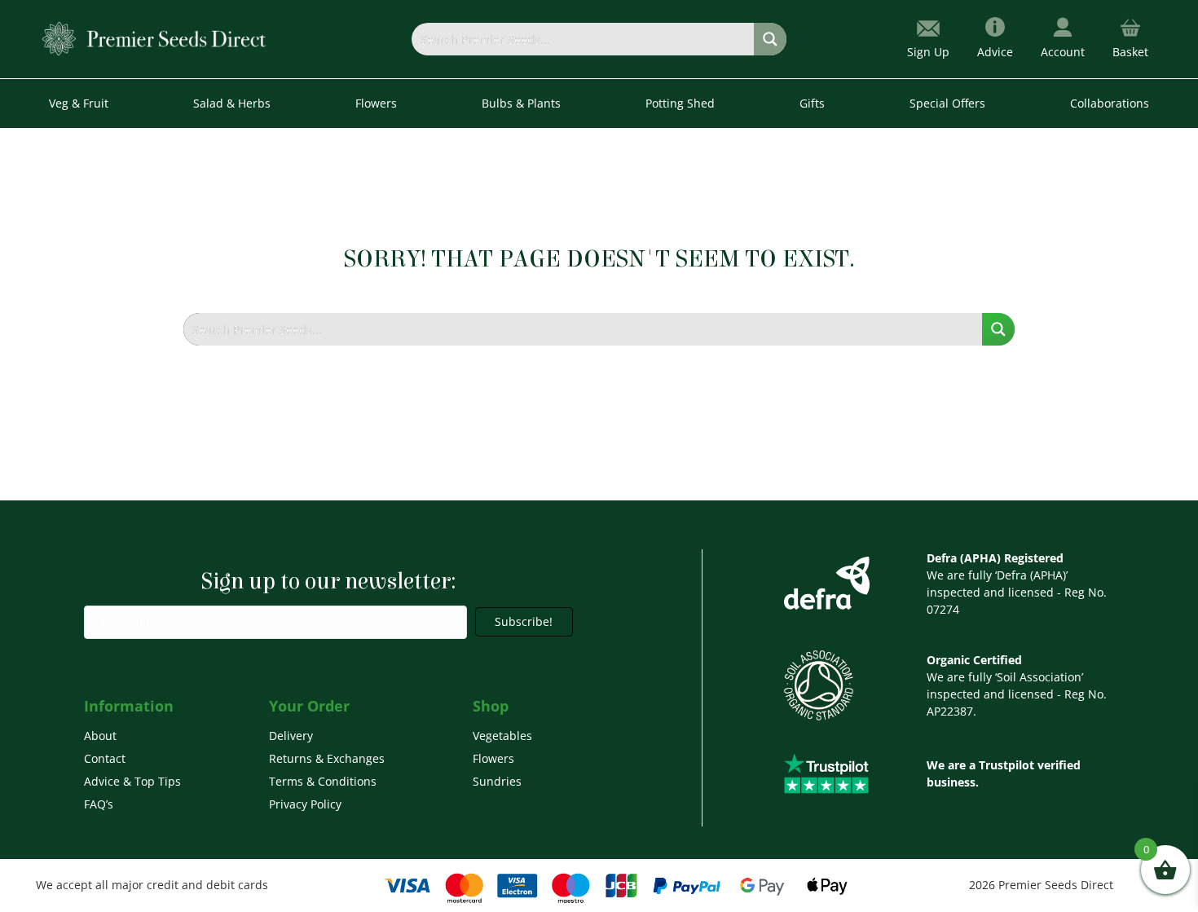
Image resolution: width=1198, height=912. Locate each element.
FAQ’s (98, 804)
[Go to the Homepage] (154, 38)
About (100, 735)
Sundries (497, 781)
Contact (105, 758)
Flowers (493, 758)
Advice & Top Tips (132, 781)
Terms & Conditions (323, 781)
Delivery (291, 735)
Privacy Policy (305, 804)
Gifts (812, 103)
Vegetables (502, 735)
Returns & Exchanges (327, 758)
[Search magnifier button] (770, 39)
